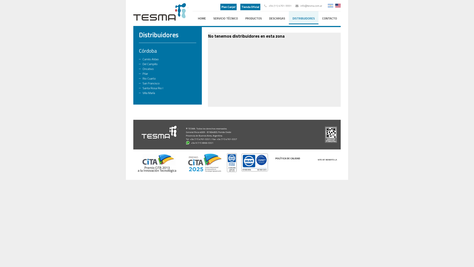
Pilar (145, 73)
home (202, 18)
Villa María (149, 93)
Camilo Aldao (151, 59)
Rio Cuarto (149, 78)
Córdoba (148, 51)
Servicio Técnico (225, 18)
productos (253, 18)
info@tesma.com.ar (311, 6)
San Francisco (151, 83)
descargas (277, 18)
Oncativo (148, 69)
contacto (329, 18)
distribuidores (304, 18)
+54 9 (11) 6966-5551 (202, 143)
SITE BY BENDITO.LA (327, 160)
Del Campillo (150, 64)
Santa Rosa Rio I (153, 88)
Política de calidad (287, 158)
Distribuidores (158, 35)
